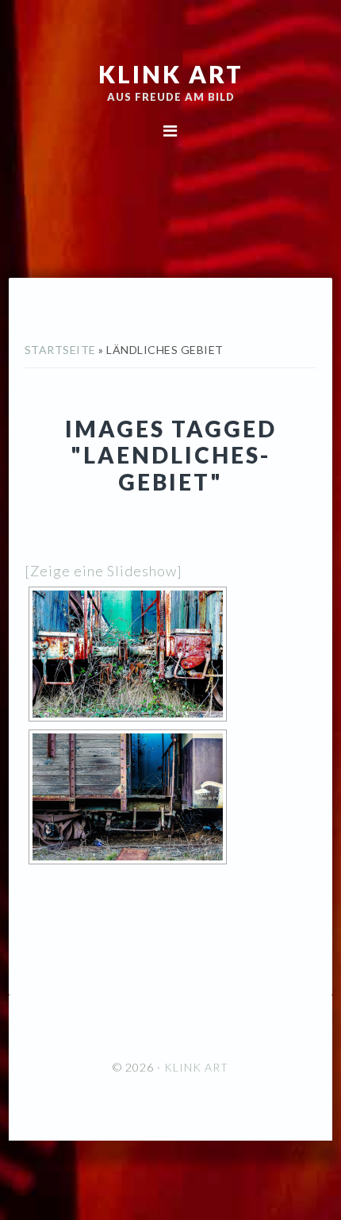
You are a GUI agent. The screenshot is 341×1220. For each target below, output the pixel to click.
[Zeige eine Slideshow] (103, 570)
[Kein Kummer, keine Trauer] (128, 796)
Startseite (60, 349)
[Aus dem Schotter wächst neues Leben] (128, 654)
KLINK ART (170, 74)
